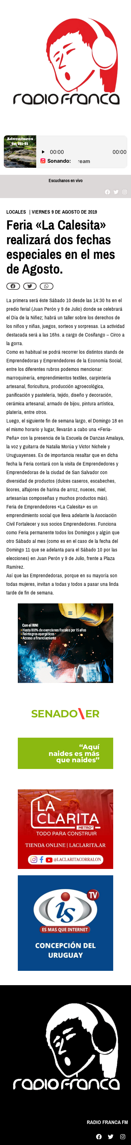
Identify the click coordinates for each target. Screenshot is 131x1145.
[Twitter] (116, 192)
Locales (16, 212)
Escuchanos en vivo (66, 181)
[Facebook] (107, 192)
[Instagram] (125, 192)
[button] (13, 286)
